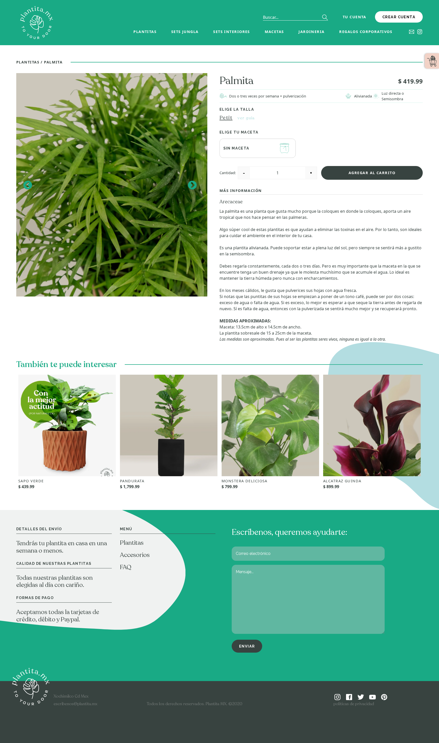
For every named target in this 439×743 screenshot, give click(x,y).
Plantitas (144, 31)
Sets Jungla (185, 31)
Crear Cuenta (398, 17)
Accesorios (135, 555)
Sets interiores (231, 31)
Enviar (247, 646)
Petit (226, 117)
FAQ (125, 567)
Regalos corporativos (365, 31)
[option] (111, 185)
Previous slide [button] (27, 184)
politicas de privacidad (354, 704)
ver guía (246, 118)
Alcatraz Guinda (342, 480)
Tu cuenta (354, 16)
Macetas (274, 31)
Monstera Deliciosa (245, 480)
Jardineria (311, 31)
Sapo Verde (31, 480)
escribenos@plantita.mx (75, 704)
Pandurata (132, 480)
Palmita (53, 62)
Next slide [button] (192, 184)
